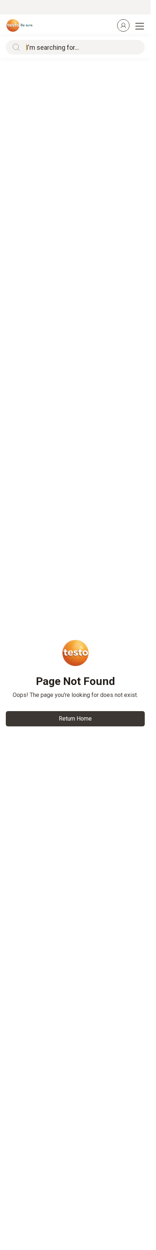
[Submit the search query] (14, 47)
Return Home (75, 718)
